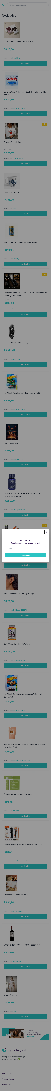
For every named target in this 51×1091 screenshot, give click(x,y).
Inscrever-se (25, 555)
